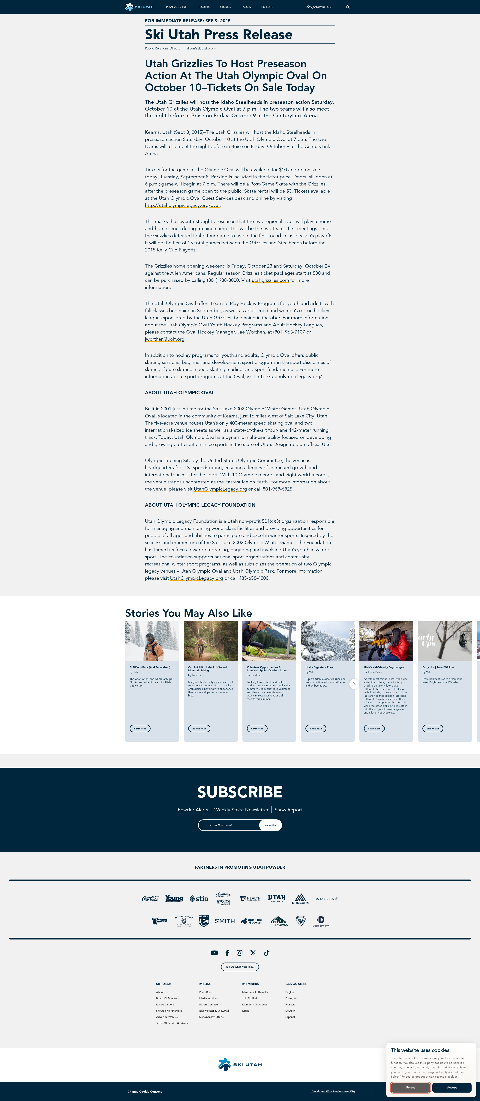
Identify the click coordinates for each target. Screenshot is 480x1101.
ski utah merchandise (169, 1010)
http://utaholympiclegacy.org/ (289, 376)
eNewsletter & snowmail (214, 1010)
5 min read (140, 728)
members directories (254, 1004)
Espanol (290, 1017)
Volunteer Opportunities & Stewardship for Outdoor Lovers (268, 669)
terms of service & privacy (172, 1023)
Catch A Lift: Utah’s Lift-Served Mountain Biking (207, 669)
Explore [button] (267, 7)
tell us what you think (240, 967)
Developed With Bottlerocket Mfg (333, 1091)
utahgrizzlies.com (270, 280)
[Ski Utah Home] (139, 7)
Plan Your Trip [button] (176, 7)
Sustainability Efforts (211, 1017)
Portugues (291, 998)
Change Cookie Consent (145, 1091)
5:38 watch (433, 728)
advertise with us (167, 1017)
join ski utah (250, 998)
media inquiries (208, 998)
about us (161, 992)
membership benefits (255, 992)
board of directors (167, 998)
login (245, 1010)
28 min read (199, 728)
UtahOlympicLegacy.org (220, 489)
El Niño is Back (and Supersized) (150, 667)
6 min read (257, 728)
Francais (290, 1004)
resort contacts (208, 1004)
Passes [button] (246, 7)
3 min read (316, 728)
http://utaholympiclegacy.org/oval (182, 205)
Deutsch (290, 1010)
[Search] (348, 7)
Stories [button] (225, 7)
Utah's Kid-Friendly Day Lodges (384, 667)
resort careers (165, 1004)
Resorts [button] (204, 7)
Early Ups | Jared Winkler (438, 667)
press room (206, 992)
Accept (452, 1087)
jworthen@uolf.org (164, 339)
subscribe (270, 825)
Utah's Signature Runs (319, 667)
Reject (410, 1087)
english (289, 992)
